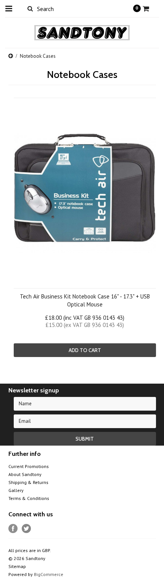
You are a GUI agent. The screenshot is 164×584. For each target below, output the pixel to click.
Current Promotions (28, 466)
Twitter (26, 528)
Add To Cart (85, 350)
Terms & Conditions (28, 498)
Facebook (13, 528)
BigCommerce (48, 574)
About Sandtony (25, 474)
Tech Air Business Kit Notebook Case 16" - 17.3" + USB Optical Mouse (85, 300)
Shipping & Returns (28, 482)
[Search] (30, 8)
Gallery (16, 490)
